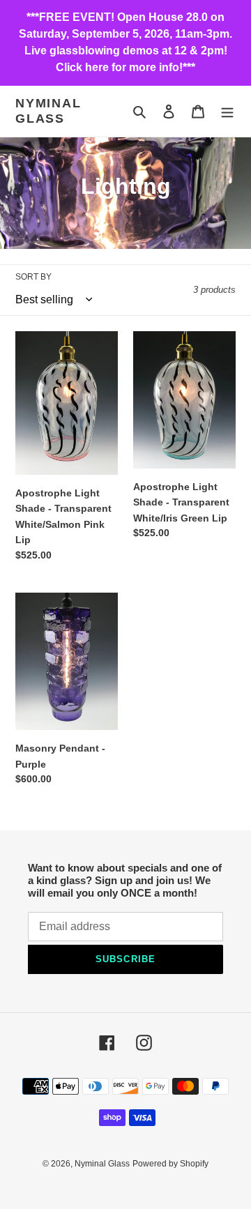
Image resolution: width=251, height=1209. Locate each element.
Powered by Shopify (170, 1164)
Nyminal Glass (48, 111)
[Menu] (227, 111)
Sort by (33, 277)
